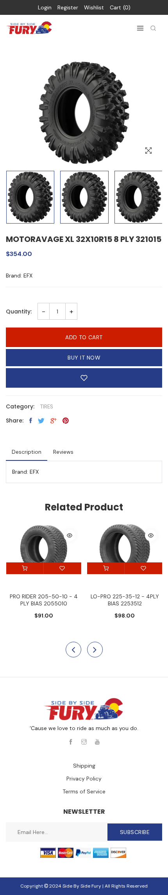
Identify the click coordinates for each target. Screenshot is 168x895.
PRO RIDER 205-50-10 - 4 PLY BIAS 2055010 (44, 600)
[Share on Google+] (53, 420)
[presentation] (73, 649)
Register (67, 7)
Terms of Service (84, 791)
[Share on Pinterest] (66, 420)
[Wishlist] (62, 568)
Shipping (84, 765)
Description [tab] (26, 451)
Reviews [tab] (63, 451)
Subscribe (135, 832)
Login (45, 7)
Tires (46, 406)
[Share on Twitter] (41, 420)
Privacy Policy (84, 778)
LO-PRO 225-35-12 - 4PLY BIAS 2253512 (125, 600)
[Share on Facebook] (30, 420)
